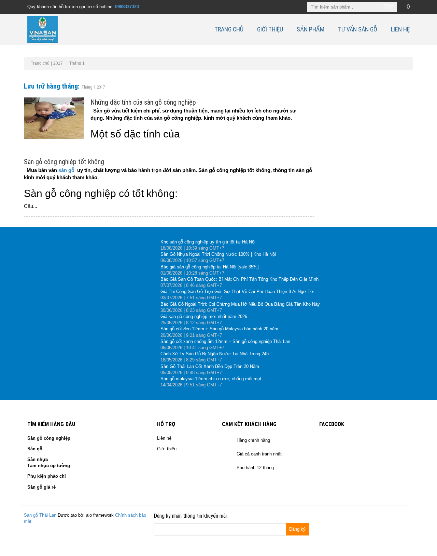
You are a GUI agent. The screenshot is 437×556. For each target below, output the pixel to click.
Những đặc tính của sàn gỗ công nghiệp (143, 102)
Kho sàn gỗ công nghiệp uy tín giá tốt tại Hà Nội (207, 241)
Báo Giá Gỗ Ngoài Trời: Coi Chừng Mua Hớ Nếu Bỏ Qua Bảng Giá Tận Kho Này (240, 304)
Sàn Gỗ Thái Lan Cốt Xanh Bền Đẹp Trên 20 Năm (209, 366)
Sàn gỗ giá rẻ (41, 487)
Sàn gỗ (34, 448)
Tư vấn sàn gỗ (357, 29)
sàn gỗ (66, 170)
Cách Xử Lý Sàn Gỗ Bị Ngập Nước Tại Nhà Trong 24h (214, 353)
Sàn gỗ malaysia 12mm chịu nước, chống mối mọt (210, 378)
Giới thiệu (270, 29)
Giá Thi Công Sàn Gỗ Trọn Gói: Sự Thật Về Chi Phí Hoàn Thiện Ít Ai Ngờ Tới (237, 291)
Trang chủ (228, 29)
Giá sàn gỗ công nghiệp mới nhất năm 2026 (203, 316)
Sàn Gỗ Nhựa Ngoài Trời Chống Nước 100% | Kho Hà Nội (218, 254)
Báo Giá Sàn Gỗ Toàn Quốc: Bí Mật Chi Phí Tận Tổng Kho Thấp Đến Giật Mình (239, 279)
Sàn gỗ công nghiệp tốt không (64, 162)
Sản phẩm (310, 29)
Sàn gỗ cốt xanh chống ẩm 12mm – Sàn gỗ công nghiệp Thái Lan (225, 341)
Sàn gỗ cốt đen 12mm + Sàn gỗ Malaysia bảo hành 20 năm (219, 328)
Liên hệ (400, 29)
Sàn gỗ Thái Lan (40, 515)
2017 (58, 63)
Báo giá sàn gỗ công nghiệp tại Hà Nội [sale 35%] (209, 266)
